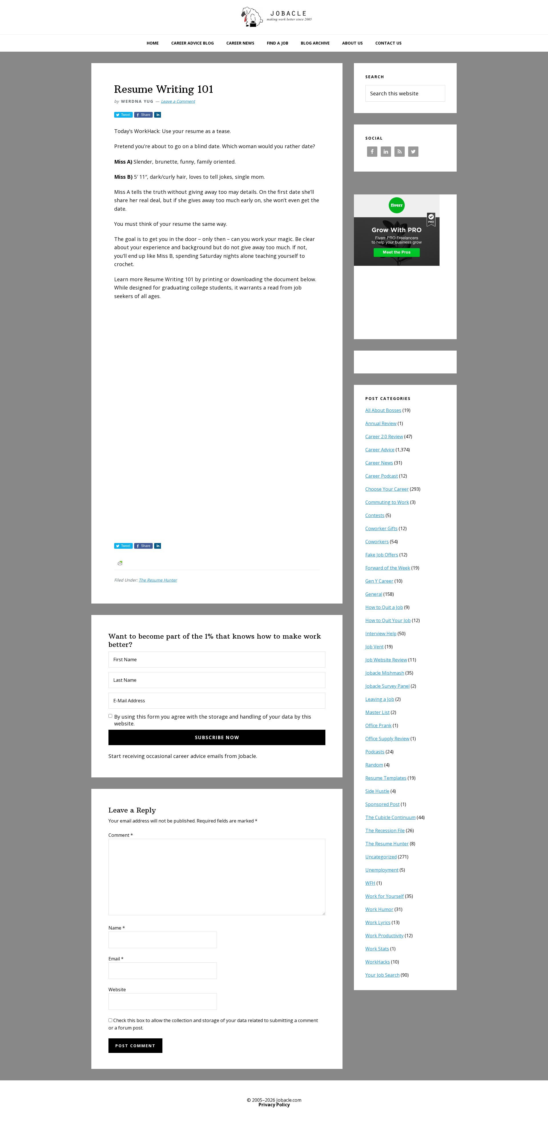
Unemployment (381, 870)
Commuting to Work (387, 502)
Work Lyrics (377, 922)
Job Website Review (386, 660)
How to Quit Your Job (388, 620)
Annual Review (380, 423)
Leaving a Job (379, 699)
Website (117, 989)
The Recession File (385, 830)
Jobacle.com (274, 17)
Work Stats (377, 949)
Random (374, 765)
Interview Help (380, 633)
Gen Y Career (379, 581)
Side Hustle (377, 791)
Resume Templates (385, 778)
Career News (379, 463)
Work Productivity (384, 935)
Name (116, 928)
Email (116, 959)
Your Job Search (382, 975)
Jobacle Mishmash (384, 673)
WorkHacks (377, 962)
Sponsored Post (382, 804)
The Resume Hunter (158, 580)
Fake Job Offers (381, 555)
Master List (377, 712)
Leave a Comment (178, 101)
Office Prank (378, 725)
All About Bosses (383, 410)
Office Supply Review (387, 738)
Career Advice (379, 450)
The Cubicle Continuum (390, 817)
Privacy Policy (274, 1104)
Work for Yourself (384, 896)
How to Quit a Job (384, 607)
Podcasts (374, 752)
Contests (374, 515)
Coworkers (377, 541)
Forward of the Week (387, 568)
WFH (370, 883)
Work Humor (379, 909)
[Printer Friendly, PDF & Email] (120, 562)
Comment (120, 835)
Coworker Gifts (381, 528)
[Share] (157, 115)
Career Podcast (381, 476)
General (373, 594)
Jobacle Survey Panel (387, 686)
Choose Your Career (387, 489)
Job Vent (374, 647)
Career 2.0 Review (384, 436)
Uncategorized (381, 857)
